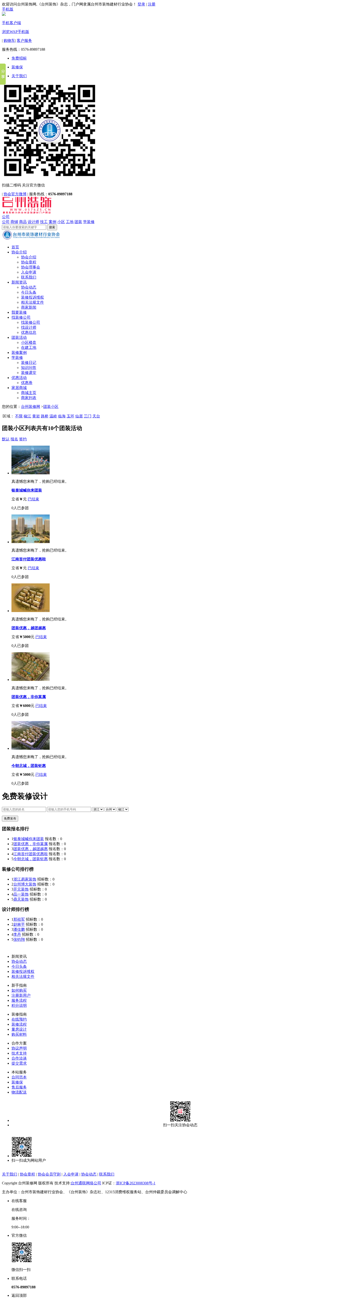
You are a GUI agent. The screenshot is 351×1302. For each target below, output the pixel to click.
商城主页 (28, 393)
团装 (78, 222)
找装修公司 (21, 317)
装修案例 (19, 352)
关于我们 (19, 76)
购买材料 (19, 1034)
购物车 (9, 40)
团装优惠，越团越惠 (28, 628)
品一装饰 (21, 894)
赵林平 (19, 924)
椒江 (27, 416)
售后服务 (19, 1087)
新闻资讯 (19, 282)
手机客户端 (11, 23)
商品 (23, 222)
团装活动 (19, 337)
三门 (87, 416)
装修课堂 (28, 373)
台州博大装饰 (24, 884)
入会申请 (28, 272)
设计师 (33, 222)
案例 (52, 222)
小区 (61, 222)
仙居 (79, 416)
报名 (14, 439)
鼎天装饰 (21, 899)
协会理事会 (30, 267)
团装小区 (50, 407)
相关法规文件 (32, 302)
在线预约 (19, 1019)
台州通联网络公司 (86, 1183)
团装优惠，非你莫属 (28, 697)
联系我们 (28, 277)
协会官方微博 (15, 194)
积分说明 (19, 1005)
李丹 (17, 934)
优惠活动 (19, 378)
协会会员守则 (49, 1174)
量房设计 (19, 1029)
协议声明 (19, 1048)
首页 (15, 247)
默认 (6, 439)
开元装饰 (21, 889)
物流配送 (19, 1092)
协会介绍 (19, 252)
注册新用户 (21, 995)
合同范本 (19, 1077)
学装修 (89, 222)
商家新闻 (28, 307)
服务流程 (19, 1000)
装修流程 (19, 1024)
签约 (23, 439)
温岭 (53, 416)
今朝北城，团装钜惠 (28, 766)
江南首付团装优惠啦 (28, 559)
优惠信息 (28, 332)
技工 (44, 222)
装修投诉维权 (32, 297)
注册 (151, 4)
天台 (96, 416)
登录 (141, 4)
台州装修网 (30, 407)
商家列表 (28, 398)
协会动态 (28, 287)
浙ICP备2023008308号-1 (135, 1183)
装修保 (17, 67)
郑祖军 (19, 919)
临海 (62, 416)
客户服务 (24, 40)
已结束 (33, 499)
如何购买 (19, 990)
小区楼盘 (28, 342)
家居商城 (19, 388)
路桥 (44, 416)
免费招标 (19, 58)
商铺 (14, 222)
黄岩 (36, 416)
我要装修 (19, 312)
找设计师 (28, 327)
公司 (6, 217)
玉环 (70, 416)
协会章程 (28, 262)
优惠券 (26, 383)
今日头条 (28, 292)
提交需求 (19, 1063)
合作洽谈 (19, 1058)
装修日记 (28, 363)
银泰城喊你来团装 (26, 490)
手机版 (7, 9)
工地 (70, 222)
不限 (19, 416)
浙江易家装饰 (24, 879)
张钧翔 (19, 939)
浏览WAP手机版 (15, 32)
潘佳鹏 (19, 929)
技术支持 (19, 1053)
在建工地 (28, 347)
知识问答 (28, 368)
